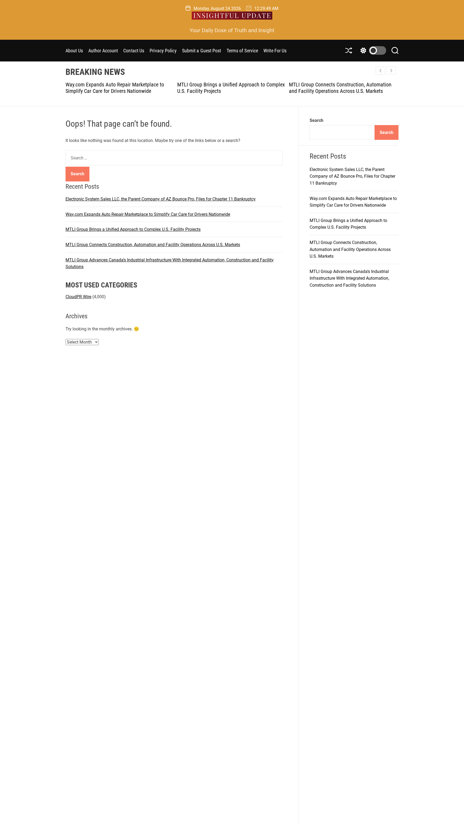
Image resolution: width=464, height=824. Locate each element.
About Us (74, 50)
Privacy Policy (163, 50)
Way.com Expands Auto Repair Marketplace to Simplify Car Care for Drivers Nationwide (114, 87)
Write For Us (275, 50)
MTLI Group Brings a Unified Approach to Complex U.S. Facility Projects (133, 229)
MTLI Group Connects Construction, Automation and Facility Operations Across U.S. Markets (339, 87)
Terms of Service (242, 50)
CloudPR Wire (78, 296)
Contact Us (133, 50)
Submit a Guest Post (201, 50)
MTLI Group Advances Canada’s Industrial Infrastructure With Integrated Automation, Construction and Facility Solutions (349, 278)
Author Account (103, 50)
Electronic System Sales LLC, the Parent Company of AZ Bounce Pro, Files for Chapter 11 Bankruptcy (161, 199)
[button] (391, 71)
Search (316, 120)
